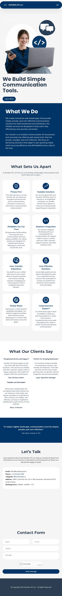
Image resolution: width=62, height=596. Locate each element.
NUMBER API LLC (16, 5)
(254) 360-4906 (18, 474)
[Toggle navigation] (57, 5)
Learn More (9, 99)
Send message (31, 571)
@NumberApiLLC (20, 477)
